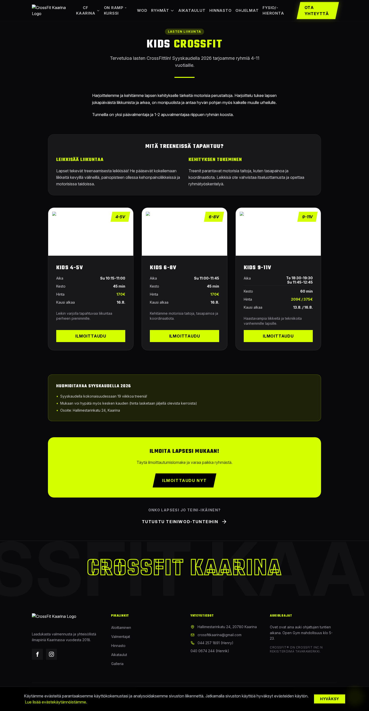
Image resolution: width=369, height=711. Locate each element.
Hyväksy (329, 699)
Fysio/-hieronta (273, 10)
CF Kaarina (85, 10)
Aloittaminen (121, 627)
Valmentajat (120, 636)
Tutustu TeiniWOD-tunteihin (180, 521)
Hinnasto (220, 10)
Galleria (117, 664)
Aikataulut (192, 10)
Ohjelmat (247, 10)
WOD (142, 10)
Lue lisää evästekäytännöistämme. (56, 701)
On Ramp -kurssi (115, 10)
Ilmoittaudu (90, 336)
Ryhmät (160, 10)
